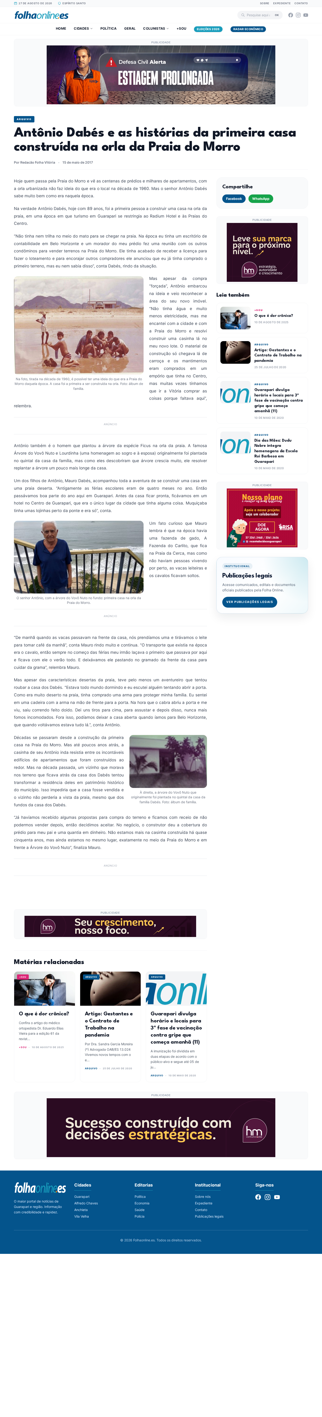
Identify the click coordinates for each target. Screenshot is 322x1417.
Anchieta (81, 1210)
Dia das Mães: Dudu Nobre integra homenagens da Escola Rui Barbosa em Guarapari (276, 451)
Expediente (282, 3)
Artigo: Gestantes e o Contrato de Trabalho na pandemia (278, 355)
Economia (142, 1203)
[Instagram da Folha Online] (298, 15)
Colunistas (154, 28)
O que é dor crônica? (44, 1014)
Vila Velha (81, 1216)
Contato (301, 3)
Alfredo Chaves (86, 1203)
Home (61, 28)
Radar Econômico (248, 29)
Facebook (234, 199)
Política (108, 28)
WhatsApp (260, 199)
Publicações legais (209, 1216)
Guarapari (81, 1197)
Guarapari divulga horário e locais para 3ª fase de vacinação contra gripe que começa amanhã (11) (176, 1028)
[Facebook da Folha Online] (290, 15)
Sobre (264, 3)
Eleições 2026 (208, 29)
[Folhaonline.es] (41, 15)
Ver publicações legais (249, 602)
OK (277, 14)
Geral (130, 28)
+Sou (181, 28)
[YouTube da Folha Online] (305, 15)
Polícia (139, 1216)
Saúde (139, 1210)
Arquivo (24, 119)
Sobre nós (203, 1197)
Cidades (81, 28)
